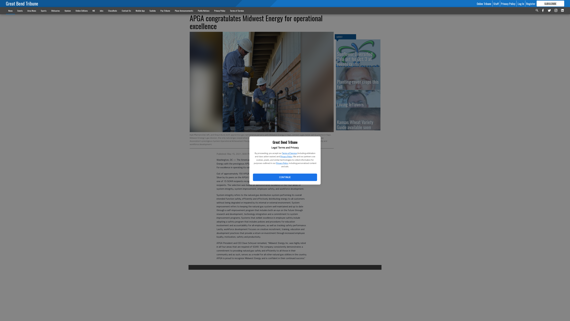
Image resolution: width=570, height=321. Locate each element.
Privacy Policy (286, 156)
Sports (43, 10)
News (10, 10)
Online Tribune (484, 3)
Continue (285, 177)
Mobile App (140, 10)
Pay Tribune (165, 10)
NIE (93, 10)
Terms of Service (289, 153)
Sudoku (152, 10)
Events (20, 10)
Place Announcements (184, 10)
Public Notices (203, 10)
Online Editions (82, 10)
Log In (521, 3)
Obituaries (55, 10)
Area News (31, 10)
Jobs (101, 10)
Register (530, 3)
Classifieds (112, 10)
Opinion (68, 10)
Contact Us (126, 10)
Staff (496, 3)
